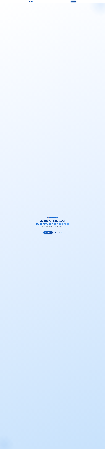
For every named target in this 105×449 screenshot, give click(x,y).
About (57, 1)
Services (60, 1)
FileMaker (64, 1)
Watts (31, 1)
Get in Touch (73, 1)
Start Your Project (48, 232)
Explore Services (57, 232)
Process (68, 1)
